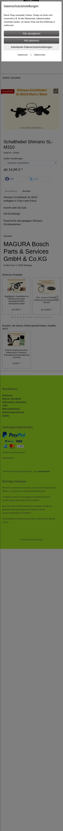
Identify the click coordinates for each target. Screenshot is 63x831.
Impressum (23, 55)
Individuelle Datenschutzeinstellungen (31, 47)
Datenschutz (39, 55)
